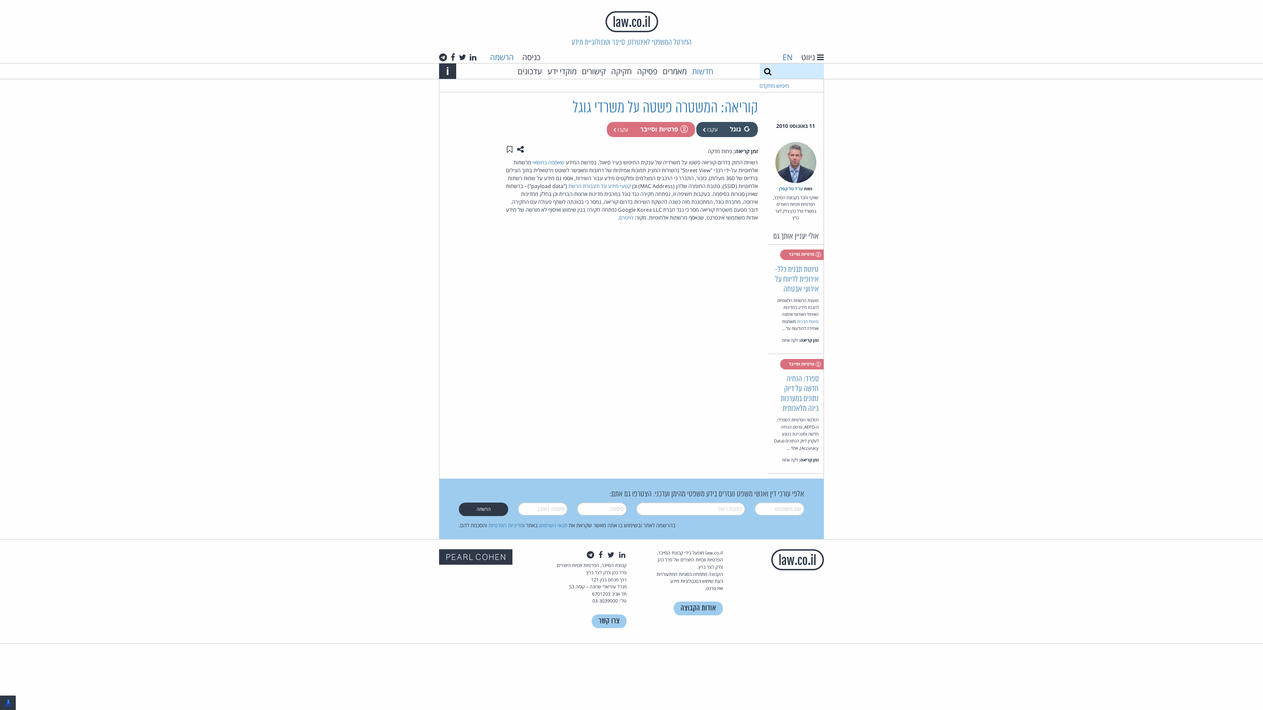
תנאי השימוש (553, 525)
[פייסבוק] (453, 57)
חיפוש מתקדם (774, 85)
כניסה (531, 57)
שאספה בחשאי (548, 162)
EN (787, 57)
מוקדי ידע (562, 71)
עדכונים (530, 71)
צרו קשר (609, 621)
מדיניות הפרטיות (505, 525)
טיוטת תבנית (808, 321)
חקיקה (621, 71)
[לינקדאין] (473, 57)
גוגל (735, 129)
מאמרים (675, 71)
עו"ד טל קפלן (791, 189)
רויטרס (626, 217)
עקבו (712, 129)
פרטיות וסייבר (659, 129)
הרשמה (502, 57)
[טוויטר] (462, 57)
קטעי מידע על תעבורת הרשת (599, 186)
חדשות (702, 71)
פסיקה (647, 71)
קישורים (594, 71)
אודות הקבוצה (698, 608)
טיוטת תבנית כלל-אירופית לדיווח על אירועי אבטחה (797, 279)
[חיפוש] (768, 71)
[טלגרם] (443, 57)
